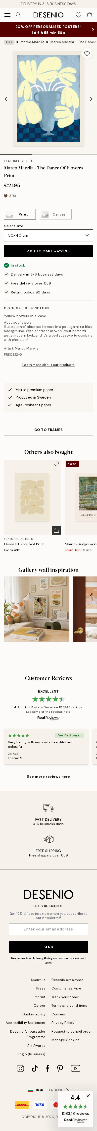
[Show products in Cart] (89, 15)
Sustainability (34, 1014)
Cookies (58, 1014)
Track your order (65, 997)
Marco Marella (33, 42)
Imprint (40, 997)
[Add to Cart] (56, 530)
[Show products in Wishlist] (78, 15)
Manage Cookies (65, 1040)
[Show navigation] (7, 15)
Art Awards (36, 1046)
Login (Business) (32, 1054)
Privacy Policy (42, 958)
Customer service (66, 988)
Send (48, 947)
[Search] (18, 15)
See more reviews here (48, 776)
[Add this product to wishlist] (87, 53)
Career (40, 1005)
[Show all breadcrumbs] (9, 42)
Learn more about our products (48, 365)
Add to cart (48, 251)
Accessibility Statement (26, 1023)
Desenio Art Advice (67, 980)
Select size (13, 226)
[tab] (16, 153)
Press (41, 988)
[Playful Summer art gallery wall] (36, 609)
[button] (75, 1109)
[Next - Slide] (91, 99)
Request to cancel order (71, 1031)
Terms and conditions (69, 1005)
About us (38, 980)
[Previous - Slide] (6, 99)
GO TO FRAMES (48, 429)
